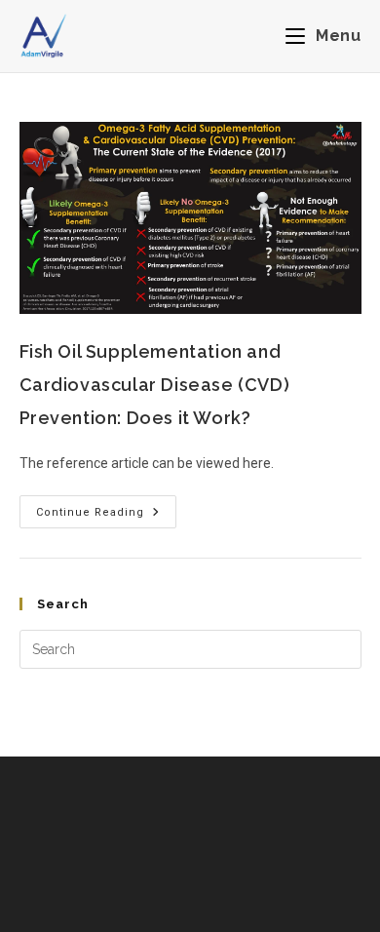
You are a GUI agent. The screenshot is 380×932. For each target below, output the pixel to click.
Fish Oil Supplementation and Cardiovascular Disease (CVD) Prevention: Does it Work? (154, 384)
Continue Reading (106, 507)
